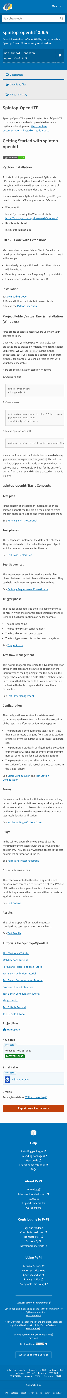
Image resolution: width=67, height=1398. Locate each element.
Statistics (33, 1199)
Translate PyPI (32, 1237)
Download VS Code (16, 297)
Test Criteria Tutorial (14, 1007)
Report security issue (33, 1270)
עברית (37, 1376)
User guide (32, 1160)
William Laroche (34, 1097)
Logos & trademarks (33, 1203)
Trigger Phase (15, 645)
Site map (33, 1338)
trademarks (27, 1325)
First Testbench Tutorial (16, 953)
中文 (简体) (54, 1373)
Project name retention (32, 1165)
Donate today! (33, 1315)
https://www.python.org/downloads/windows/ (31, 218)
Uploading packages (32, 1156)
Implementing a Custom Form (25, 822)
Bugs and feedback (33, 1228)
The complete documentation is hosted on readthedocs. (26, 128)
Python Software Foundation (41, 1326)
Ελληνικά (31, 1373)
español (22, 1370)
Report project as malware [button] (33, 1108)
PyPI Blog (32, 1189)
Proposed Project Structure (18, 987)
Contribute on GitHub (32, 1232)
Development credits (32, 1246)
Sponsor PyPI (33, 1241)
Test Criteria (14, 903)
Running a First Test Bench (22, 521)
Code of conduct (32, 1275)
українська (18, 1373)
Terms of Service (32, 1266)
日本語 (42, 1370)
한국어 (59, 1376)
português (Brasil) (57, 1370)
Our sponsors (33, 1208)
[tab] (33, 75)
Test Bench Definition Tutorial (19, 974)
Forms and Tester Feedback (23, 861)
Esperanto (48, 1376)
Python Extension (27, 306)
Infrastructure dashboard (32, 1194)
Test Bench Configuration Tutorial (21, 994)
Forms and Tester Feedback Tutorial (23, 967)
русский (28, 1376)
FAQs (33, 1169)
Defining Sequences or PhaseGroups (28, 589)
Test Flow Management (21, 696)
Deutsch (42, 1373)
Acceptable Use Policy (32, 1284)
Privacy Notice (32, 1279)
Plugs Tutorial (10, 1000)
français (32, 1370)
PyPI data (9, 1044)
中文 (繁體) (15, 1376)
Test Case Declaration (20, 555)
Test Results (14, 933)
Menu (55, 6)
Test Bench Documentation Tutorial (23, 980)
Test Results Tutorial (14, 1014)
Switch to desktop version (33, 1355)
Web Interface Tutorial (15, 960)
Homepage (13, 1030)
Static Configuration (19, 776)
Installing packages (32, 1151)
